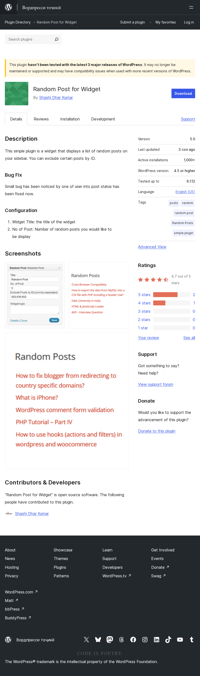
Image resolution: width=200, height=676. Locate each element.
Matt (12, 600)
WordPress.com (21, 592)
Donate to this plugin (156, 431)
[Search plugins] (56, 39)
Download (183, 93)
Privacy (11, 575)
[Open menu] (192, 7)
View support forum (155, 384)
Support (188, 119)
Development (103, 119)
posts (174, 203)
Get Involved (163, 549)
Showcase (63, 549)
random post (184, 213)
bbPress (15, 609)
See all (189, 337)
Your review (148, 337)
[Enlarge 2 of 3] (122, 268)
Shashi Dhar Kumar (56, 97)
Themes (61, 558)
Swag (158, 575)
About (10, 549)
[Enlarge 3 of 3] (122, 338)
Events (157, 558)
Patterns (61, 575)
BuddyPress (18, 617)
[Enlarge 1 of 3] (58, 268)
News (10, 558)
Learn (107, 549)
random (187, 203)
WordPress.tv (116, 575)
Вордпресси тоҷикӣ (35, 639)
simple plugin (183, 233)
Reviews (41, 119)
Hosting (12, 567)
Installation (70, 119)
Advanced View (152, 246)
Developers (112, 567)
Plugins (60, 567)
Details (16, 119)
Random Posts (182, 223)
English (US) (185, 192)
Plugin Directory (18, 22)
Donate (160, 567)
